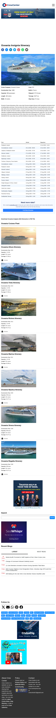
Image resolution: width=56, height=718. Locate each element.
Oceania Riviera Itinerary (11, 318)
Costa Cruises (9, 615)
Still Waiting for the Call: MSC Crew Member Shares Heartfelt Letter (25, 574)
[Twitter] (14, 49)
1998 (13, 90)
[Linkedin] (10, 49)
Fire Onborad (41, 615)
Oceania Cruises (15, 87)
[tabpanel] (28, 565)
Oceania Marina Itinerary (11, 354)
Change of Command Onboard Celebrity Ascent (20, 561)
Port (31, 618)
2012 (12, 321)
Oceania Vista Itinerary (10, 283)
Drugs (23, 615)
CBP (27, 618)
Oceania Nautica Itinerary (11, 390)
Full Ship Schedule (28, 210)
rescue (21, 612)
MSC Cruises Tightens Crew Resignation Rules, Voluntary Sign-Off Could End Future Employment (28, 569)
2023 (12, 285)
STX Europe (37, 93)
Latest (14, 551)
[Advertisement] (28, 30)
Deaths (28, 615)
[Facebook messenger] (6, 49)
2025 (12, 250)
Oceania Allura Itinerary (11, 247)
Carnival (26, 612)
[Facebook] (2, 49)
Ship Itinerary (37, 618)
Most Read (41, 551)
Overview (6, 260)
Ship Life (17, 615)
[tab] (14, 551)
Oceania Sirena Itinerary (11, 425)
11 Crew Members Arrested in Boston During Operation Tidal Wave (25, 565)
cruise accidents (13, 612)
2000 (12, 393)
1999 (12, 428)
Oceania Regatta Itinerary (11, 461)
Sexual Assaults (6, 618)
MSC (3, 615)
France (35, 90)
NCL (31, 612)
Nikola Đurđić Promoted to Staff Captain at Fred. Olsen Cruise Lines (25, 557)
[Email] (26, 49)
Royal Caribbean (39, 612)
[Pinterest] (18, 49)
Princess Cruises (49, 612)
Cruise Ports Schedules (18, 618)
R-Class (37, 99)
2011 (12, 357)
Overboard (4, 612)
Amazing (34, 615)
